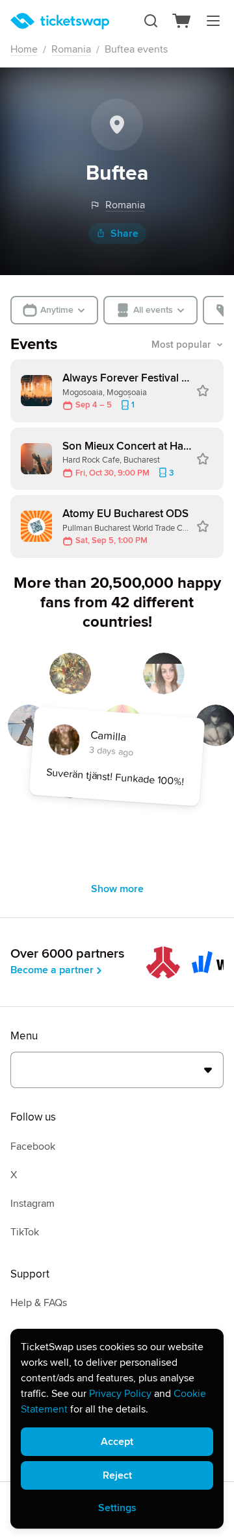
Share (124, 233)
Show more (117, 888)
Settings (117, 1507)
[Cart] (182, 20)
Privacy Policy (120, 1393)
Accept (117, 1441)
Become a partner (52, 969)
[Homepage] (59, 21)
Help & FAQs (38, 1302)
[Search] (150, 20)
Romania (71, 49)
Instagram (32, 1203)
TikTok (24, 1232)
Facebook (32, 1146)
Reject (117, 1475)
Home (24, 49)
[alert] (117, 1429)
